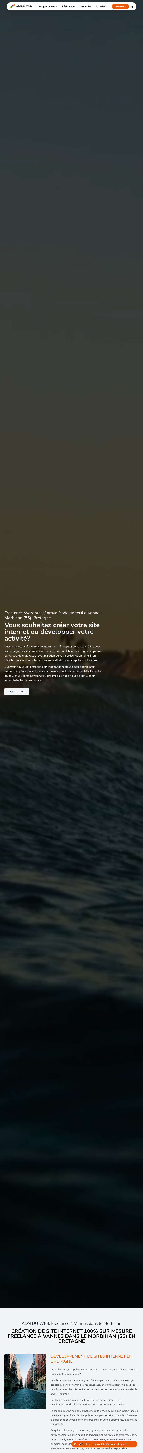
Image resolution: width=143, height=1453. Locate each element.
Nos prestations (47, 6)
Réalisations (68, 6)
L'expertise (85, 6)
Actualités (101, 6)
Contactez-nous (17, 691)
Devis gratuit (120, 6)
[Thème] (132, 6)
